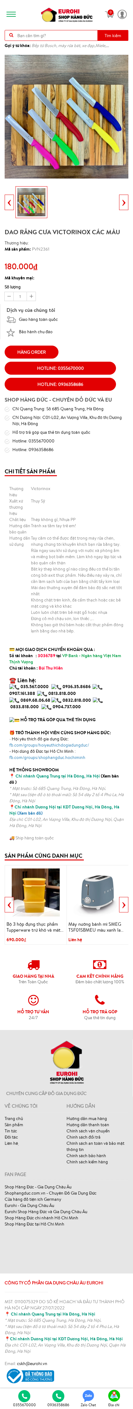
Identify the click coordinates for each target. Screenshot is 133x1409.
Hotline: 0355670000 (60, 368)
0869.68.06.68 (35, 700)
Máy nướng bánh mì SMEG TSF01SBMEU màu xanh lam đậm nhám (96, 927)
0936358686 (58, 1405)
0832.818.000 (76, 700)
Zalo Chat (88, 1405)
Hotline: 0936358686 (60, 384)
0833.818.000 (24, 707)
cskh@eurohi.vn (32, 1363)
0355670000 (24, 1405)
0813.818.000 (62, 693)
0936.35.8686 (76, 686)
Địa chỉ (113, 1405)
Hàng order (31, 352)
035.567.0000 (34, 686)
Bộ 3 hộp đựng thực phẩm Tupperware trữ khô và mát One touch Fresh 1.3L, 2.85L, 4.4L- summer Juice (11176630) (35, 927)
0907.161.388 (22, 693)
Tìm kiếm (113, 35)
